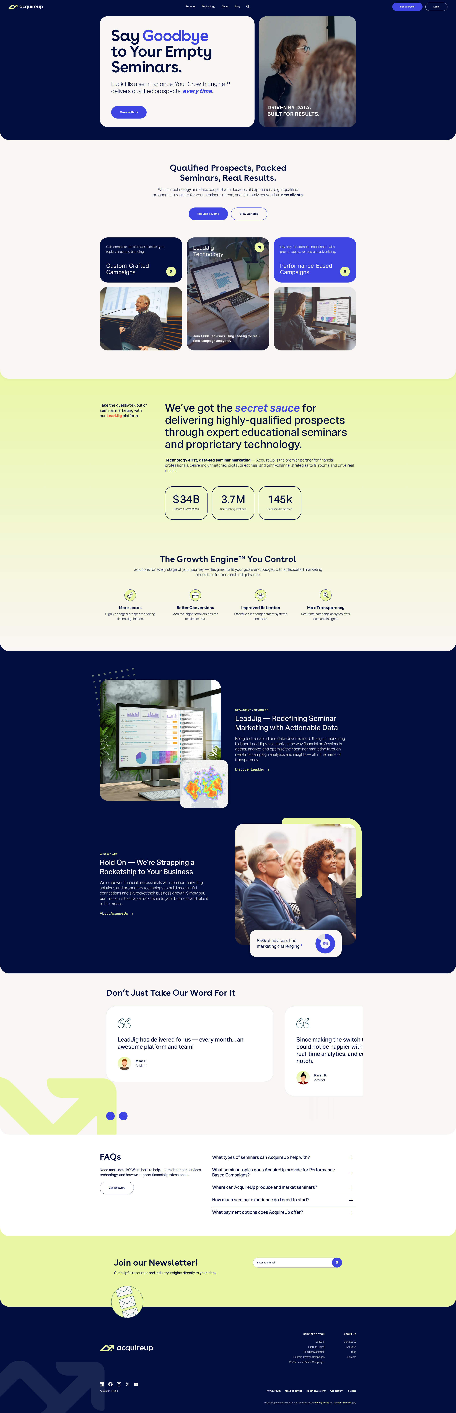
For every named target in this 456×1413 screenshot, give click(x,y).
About (225, 6)
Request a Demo (208, 214)
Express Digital (316, 1346)
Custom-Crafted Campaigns (309, 1357)
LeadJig (114, 415)
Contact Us (350, 1341)
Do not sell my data (316, 1391)
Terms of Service (293, 1391)
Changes (352, 1391)
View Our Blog (249, 214)
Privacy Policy (274, 1391)
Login (436, 6)
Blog (237, 6)
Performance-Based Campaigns (307, 1362)
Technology (208, 6)
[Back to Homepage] (126, 1348)
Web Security (336, 1391)
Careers (351, 1357)
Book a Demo (407, 6)
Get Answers (116, 1188)
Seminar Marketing (314, 1351)
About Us (351, 1346)
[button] (190, 6)
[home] (26, 6)
